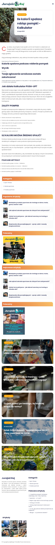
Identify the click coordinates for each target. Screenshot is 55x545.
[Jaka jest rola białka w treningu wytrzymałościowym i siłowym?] (14, 321)
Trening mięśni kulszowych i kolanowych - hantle (39, 505)
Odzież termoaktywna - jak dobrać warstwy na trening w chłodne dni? (28, 217)
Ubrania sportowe (9, 186)
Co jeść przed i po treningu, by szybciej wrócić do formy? (24, 405)
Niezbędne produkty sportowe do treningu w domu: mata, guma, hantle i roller (28, 203)
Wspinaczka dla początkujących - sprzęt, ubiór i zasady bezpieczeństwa (28, 225)
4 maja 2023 (21, 31)
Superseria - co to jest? (35, 498)
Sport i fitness (22, 14)
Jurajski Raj (8, 478)
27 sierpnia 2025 (8, 373)
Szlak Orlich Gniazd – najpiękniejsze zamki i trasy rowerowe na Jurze (26, 432)
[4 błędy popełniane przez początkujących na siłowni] (14, 250)
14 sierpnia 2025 (8, 400)
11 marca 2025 (8, 453)
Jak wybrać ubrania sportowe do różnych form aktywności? (29, 210)
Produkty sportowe (9, 189)
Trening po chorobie (34, 503)
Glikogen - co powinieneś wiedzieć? (38, 512)
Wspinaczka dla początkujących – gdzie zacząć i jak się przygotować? (25, 458)
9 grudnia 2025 (8, 346)
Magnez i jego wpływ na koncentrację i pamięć (41, 500)
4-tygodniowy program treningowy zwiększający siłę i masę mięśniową (38, 495)
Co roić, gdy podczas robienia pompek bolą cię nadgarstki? (41, 509)
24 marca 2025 (8, 426)
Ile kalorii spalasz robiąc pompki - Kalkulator (29, 23)
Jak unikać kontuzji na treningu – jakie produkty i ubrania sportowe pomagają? (25, 378)
